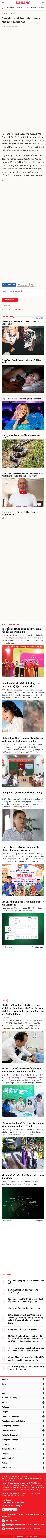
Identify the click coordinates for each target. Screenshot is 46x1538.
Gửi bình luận (9, 300)
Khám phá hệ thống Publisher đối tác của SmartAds (23, 1177)
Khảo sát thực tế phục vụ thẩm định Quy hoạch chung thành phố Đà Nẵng (22, 1070)
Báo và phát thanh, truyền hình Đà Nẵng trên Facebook (25, 1525)
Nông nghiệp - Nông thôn (12, 1449)
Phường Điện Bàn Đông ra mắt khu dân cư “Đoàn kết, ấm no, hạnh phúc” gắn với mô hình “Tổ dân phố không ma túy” (25, 1339)
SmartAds (8, 947)
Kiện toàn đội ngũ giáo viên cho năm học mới (26, 1282)
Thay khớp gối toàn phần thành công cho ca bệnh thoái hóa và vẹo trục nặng (26, 1349)
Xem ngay (38, 1220)
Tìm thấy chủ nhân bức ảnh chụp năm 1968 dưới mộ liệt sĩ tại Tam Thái (21, 685)
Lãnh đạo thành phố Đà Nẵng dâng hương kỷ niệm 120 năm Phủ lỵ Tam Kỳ (23, 1125)
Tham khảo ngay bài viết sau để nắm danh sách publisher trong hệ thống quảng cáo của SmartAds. (22, 1182)
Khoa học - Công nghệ (10, 1416)
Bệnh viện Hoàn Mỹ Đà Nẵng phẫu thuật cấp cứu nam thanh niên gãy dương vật (25, 1300)
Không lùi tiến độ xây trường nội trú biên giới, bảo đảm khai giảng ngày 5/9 (26, 1358)
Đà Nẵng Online (11, 1521)
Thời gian (10, 309)
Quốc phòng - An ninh (10, 1426)
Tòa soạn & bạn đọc (9, 1430)
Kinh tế (34, 8)
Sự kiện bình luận (8, 1458)
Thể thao (5, 1407)
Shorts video (7, 1467)
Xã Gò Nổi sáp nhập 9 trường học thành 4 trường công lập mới (26, 1367)
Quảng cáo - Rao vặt (10, 1440)
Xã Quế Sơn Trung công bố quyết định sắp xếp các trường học (21, 630)
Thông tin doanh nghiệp (11, 1435)
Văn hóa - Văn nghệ (9, 1398)
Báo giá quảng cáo (9, 1510)
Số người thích (19, 309)
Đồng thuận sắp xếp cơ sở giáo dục (23, 1329)
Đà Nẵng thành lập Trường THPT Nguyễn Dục (23, 1291)
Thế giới (5, 1412)
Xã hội (26, 8)
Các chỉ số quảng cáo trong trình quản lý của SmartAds (23, 903)
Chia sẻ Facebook (10, 284)
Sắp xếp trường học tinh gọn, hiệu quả (24, 1308)
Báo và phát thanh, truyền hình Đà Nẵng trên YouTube (24, 1529)
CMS (20, 1536)
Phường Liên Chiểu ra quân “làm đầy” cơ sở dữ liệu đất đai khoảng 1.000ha (22, 739)
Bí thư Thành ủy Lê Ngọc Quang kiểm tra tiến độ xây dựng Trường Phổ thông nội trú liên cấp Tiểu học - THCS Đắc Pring (25, 1319)
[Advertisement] (23, 207)
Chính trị (19, 8)
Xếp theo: (4, 309)
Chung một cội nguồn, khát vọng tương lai (22, 794)
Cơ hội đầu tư (7, 1454)
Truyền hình (6, 1444)
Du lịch (41, 8)
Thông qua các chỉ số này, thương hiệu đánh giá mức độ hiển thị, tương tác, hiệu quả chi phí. (22, 909)
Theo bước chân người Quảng (13, 1421)
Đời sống (5, 1402)
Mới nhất (10, 8)
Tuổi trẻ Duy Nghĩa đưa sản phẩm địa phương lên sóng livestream (20, 848)
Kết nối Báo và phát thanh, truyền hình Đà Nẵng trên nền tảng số (23, 1516)
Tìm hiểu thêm (37, 947)
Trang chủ (5, 13)
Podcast (5, 1463)
